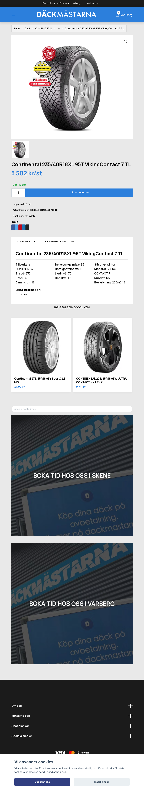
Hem (17, 28)
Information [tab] (26, 241)
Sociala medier (21, 736)
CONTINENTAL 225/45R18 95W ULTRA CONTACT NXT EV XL (101, 380)
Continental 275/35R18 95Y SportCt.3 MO (39, 380)
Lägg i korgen (80, 192)
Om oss (16, 706)
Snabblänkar (20, 726)
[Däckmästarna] (66, 14)
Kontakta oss (20, 716)
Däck (27, 28)
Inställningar (101, 781)
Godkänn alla (42, 781)
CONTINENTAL (43, 28)
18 (58, 28)
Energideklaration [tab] (59, 241)
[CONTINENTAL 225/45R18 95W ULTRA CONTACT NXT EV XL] (103, 347)
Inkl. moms (93, 3)
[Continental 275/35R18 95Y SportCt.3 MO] (41, 347)
